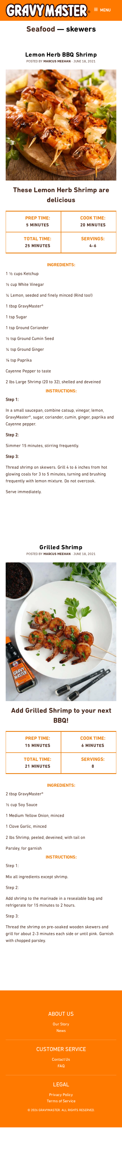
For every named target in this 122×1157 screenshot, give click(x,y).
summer (107, 518)
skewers (86, 518)
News (61, 1031)
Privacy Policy (61, 1095)
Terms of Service (61, 1101)
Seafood (40, 30)
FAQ (61, 1066)
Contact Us (61, 1060)
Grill (71, 510)
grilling (89, 510)
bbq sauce (52, 510)
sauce (109, 510)
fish (73, 959)
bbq (34, 510)
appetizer (42, 959)
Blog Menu (60, 39)
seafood (47, 518)
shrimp (67, 518)
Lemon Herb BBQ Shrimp (61, 55)
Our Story (61, 1024)
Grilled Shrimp (60, 547)
